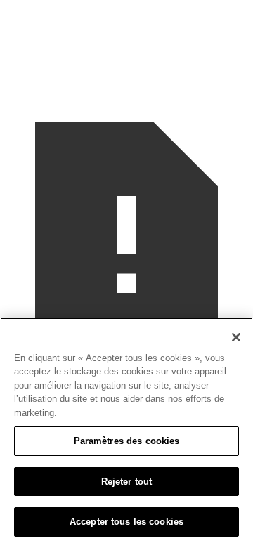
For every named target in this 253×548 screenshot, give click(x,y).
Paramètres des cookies (127, 441)
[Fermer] (236, 337)
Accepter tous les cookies (126, 521)
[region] (126, 433)
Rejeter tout (127, 481)
